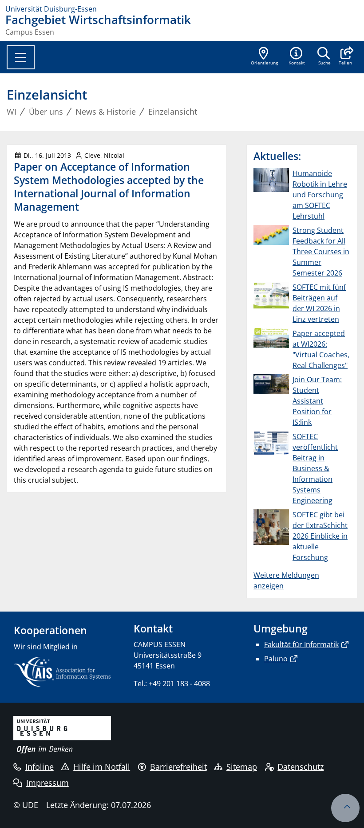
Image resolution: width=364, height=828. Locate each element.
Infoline (39, 766)
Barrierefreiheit (178, 766)
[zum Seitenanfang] (345, 808)
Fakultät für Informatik (301, 644)
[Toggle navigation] (21, 57)
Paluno (276, 659)
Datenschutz (300, 766)
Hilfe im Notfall (101, 766)
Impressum (47, 782)
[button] (345, 57)
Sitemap (241, 766)
